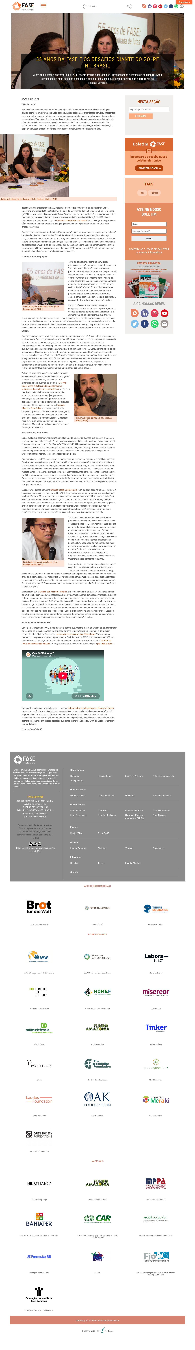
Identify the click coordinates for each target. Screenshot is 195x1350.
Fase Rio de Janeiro (107, 815)
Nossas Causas (78, 789)
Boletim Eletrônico (133, 863)
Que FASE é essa (104, 643)
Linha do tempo (105, 776)
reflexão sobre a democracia (64, 490)
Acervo (74, 842)
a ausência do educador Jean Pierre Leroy (76, 634)
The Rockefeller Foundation (97, 1080)
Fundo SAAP (103, 833)
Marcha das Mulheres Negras (53, 591)
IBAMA (97, 1273)
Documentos (158, 848)
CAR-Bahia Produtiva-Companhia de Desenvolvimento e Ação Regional (97, 1236)
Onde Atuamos (77, 804)
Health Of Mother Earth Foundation (97, 1009)
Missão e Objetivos (134, 776)
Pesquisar (140, 116)
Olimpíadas (36, 408)
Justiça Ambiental (106, 795)
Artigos (101, 863)
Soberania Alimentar (162, 795)
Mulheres (129, 795)
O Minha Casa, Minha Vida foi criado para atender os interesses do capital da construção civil (44, 386)
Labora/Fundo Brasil (156, 973)
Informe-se (76, 857)
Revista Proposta (78, 848)
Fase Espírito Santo (134, 810)
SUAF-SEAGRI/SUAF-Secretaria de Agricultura (155, 1235)
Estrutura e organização (163, 776)
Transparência (76, 780)
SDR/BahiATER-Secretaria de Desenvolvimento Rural (39, 1235)
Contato (74, 872)
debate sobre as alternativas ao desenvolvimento (91, 708)
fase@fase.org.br (39, 816)
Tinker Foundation (155, 1044)
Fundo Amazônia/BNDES (97, 1200)
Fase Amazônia (77, 810)
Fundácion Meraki (155, 1116)
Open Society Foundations (39, 1151)
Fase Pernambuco (78, 815)
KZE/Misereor (156, 1009)
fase (142, 192)
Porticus (39, 1080)
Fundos (74, 827)
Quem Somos (77, 770)
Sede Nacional (159, 815)
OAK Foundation (97, 1116)
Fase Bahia (103, 810)
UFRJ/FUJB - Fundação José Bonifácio (39, 1310)
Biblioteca (102, 848)
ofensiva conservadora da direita (71, 220)
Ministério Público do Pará (155, 1200)
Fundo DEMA (76, 833)
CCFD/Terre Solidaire (155, 924)
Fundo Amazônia (97, 1044)
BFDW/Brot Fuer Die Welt (39, 924)
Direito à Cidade (77, 795)
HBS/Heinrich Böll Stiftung (39, 1009)
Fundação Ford (97, 924)
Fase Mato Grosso (161, 810)
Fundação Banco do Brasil (39, 1273)
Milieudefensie (39, 1044)
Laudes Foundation (39, 1116)
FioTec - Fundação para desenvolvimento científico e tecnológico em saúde (156, 1274)
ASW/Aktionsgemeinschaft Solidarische (39, 973)
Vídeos (128, 848)
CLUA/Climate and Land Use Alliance (97, 973)
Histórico (74, 776)
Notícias (74, 863)
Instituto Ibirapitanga (39, 1200)
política (154, 192)
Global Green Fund (155, 1080)
